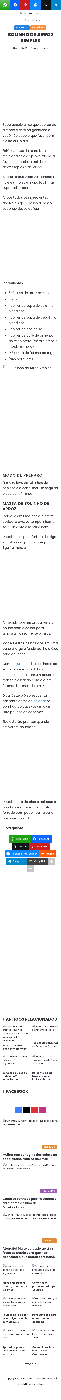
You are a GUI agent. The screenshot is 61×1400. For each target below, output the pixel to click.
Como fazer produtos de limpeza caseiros (45, 1286)
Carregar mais (30, 1363)
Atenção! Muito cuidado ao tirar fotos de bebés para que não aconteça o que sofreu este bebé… (29, 1252)
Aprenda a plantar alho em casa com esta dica (14, 1350)
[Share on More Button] (51, 861)
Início (26, 20)
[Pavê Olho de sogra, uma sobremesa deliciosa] (45, 1304)
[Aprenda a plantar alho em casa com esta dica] (16, 1336)
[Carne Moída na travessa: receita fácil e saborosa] (45, 1062)
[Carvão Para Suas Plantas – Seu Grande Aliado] (45, 1336)
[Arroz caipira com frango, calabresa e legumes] (16, 1271)
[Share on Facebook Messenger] (35, 5)
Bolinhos (35, 20)
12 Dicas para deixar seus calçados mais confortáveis (15, 1318)
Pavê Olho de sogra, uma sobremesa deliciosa (44, 1318)
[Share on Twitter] (46, 5)
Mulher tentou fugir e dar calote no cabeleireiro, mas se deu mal (30, 1156)
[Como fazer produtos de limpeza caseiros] (45, 1271)
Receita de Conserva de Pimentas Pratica (45, 1044)
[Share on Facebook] (15, 5)
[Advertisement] (30, 87)
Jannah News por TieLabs (30, 1384)
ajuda (19, 663)
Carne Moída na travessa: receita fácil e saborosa (42, 1076)
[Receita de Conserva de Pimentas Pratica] (45, 1032)
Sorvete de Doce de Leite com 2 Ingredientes (15, 1076)
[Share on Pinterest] (25, 5)
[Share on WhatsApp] (5, 5)
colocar (39, 701)
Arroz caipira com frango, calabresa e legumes (15, 1286)
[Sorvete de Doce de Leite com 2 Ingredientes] (16, 1062)
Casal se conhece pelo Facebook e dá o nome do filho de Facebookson (29, 1203)
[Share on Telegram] (56, 5)
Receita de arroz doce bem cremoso (15, 1047)
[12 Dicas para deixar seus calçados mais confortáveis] (16, 1304)
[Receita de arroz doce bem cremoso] (16, 1033)
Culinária (38, 27)
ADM (15, 48)
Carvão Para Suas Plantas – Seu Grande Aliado (43, 1350)
